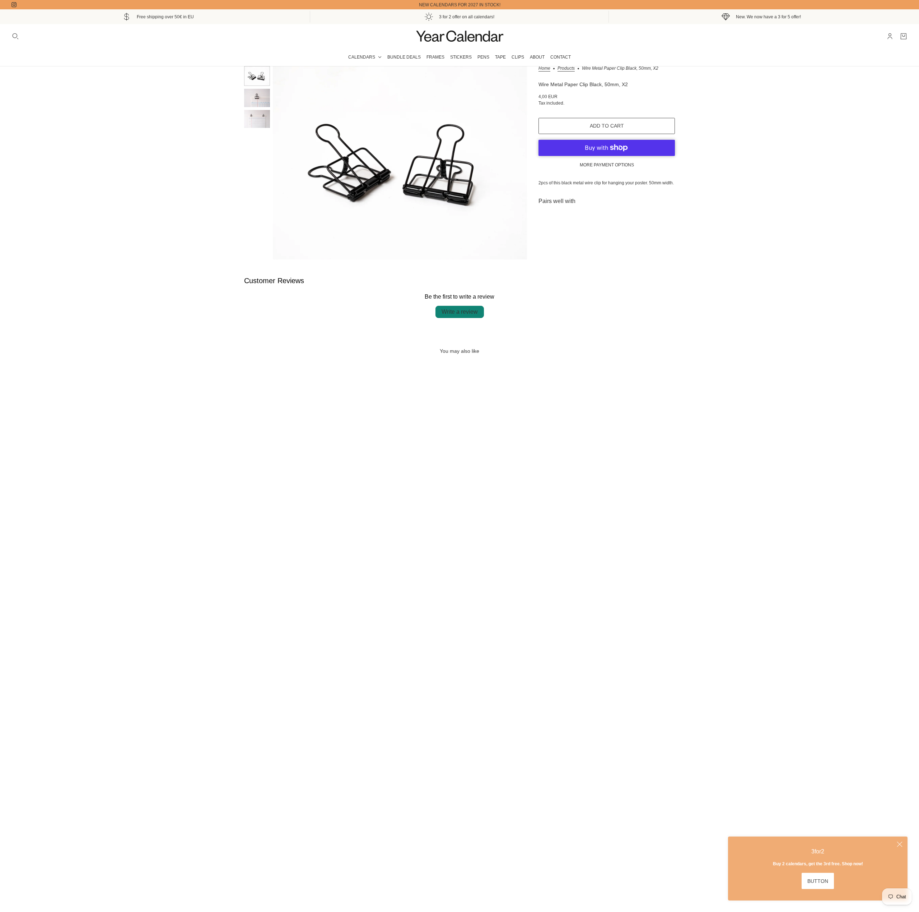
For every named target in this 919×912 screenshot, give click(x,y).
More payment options (607, 164)
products (566, 68)
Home (544, 68)
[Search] (15, 36)
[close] (899, 844)
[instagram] (14, 5)
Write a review (460, 312)
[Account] (890, 36)
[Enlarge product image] (400, 162)
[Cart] (904, 36)
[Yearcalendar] (459, 36)
